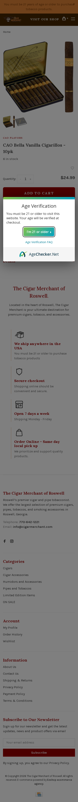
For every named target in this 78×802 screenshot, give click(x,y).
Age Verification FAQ (39, 242)
